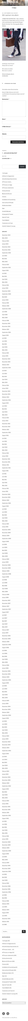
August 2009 (5, 541)
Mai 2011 (4, 479)
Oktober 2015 (5, 329)
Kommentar (5, 99)
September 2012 (6, 432)
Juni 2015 (4, 341)
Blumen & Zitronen (7, 193)
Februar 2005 (5, 700)
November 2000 (6, 845)
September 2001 (6, 815)
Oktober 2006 (5, 641)
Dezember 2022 (6, 247)
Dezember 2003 (6, 741)
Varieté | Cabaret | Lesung (8, 226)
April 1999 (4, 880)
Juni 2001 (4, 824)
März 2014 (4, 382)
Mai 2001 (4, 827)
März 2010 (4, 521)
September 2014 (6, 367)
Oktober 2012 (5, 429)
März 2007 (5, 627)
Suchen (22, 166)
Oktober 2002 (5, 783)
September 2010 (6, 503)
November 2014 (6, 361)
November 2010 (6, 497)
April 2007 (5, 624)
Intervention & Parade (7, 202)
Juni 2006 (4, 653)
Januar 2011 (5, 491)
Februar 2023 (5, 241)
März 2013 (4, 415)
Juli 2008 (4, 579)
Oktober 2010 (5, 500)
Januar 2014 (5, 388)
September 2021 (6, 267)
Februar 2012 (5, 453)
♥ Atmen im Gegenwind (8, 176)
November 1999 (6, 868)
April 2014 (4, 379)
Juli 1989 (4, 924)
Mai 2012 (4, 444)
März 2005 (5, 697)
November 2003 (6, 744)
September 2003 (6, 750)
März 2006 (5, 662)
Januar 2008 (5, 597)
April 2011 (4, 482)
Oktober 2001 (5, 812)
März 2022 (5, 261)
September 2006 (6, 644)
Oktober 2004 (5, 712)
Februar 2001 (5, 836)
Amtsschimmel (6, 190)
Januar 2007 (5, 632)
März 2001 (4, 833)
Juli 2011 (4, 473)
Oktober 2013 (5, 397)
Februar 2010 (5, 524)
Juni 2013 (4, 406)
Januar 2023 (5, 244)
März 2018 (4, 317)
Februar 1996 (5, 901)
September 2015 (6, 332)
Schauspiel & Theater (7, 214)
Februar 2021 (5, 285)
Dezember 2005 (6, 671)
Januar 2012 (5, 456)
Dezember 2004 (6, 706)
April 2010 (4, 518)
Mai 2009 (4, 550)
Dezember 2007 (6, 600)
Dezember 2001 (6, 806)
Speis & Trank (5, 217)
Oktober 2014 (5, 364)
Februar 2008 (5, 594)
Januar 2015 (5, 356)
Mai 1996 (4, 898)
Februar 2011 (5, 488)
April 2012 (4, 447)
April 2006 (5, 659)
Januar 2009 (5, 562)
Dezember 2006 (6, 635)
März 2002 (5, 797)
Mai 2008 (4, 585)
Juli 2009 (4, 544)
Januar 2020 (5, 300)
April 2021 (4, 279)
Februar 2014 (5, 385)
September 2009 (6, 538)
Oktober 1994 (5, 909)
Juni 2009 (4, 547)
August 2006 (5, 647)
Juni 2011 (4, 476)
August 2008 (5, 577)
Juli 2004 (4, 721)
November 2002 (6, 780)
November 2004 (6, 709)
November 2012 (6, 426)
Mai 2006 (4, 656)
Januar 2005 (5, 703)
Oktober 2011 (5, 465)
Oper (3, 208)
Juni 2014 (4, 373)
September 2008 (6, 574)
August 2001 (5, 818)
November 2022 (6, 250)
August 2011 (5, 470)
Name (4, 119)
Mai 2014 (4, 376)
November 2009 (6, 532)
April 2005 (5, 694)
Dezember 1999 (6, 865)
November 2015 (6, 326)
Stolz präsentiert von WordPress (9, 1017)
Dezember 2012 (6, 423)
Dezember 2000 (6, 842)
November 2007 (6, 603)
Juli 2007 (4, 615)
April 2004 (5, 730)
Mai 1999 (4, 877)
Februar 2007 (5, 630)
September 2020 (6, 294)
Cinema (4, 196)
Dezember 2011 (6, 459)
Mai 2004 (4, 727)
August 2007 (5, 612)
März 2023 (5, 238)
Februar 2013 (5, 417)
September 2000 (6, 850)
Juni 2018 (4, 311)
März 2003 (5, 768)
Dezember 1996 (6, 889)
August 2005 (5, 683)
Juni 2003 (4, 759)
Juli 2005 (4, 685)
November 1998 (6, 886)
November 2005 (6, 674)
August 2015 (5, 335)
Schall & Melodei (6, 211)
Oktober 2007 (5, 606)
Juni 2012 (4, 441)
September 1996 (6, 892)
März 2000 (5, 859)
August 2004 (5, 718)
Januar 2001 (5, 839)
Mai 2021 (4, 276)
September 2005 (6, 680)
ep (17, 13)
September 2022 (6, 252)
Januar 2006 (5, 668)
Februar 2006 (5, 665)
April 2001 (4, 830)
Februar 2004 (5, 736)
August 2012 (5, 435)
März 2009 (5, 556)
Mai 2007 (4, 621)
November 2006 (6, 638)
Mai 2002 (4, 792)
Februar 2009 (5, 559)
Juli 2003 (4, 756)
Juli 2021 (4, 273)
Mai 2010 (4, 515)
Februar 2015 (5, 353)
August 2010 (5, 506)
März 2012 (4, 450)
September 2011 (6, 468)
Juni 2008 (4, 582)
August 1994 (5, 912)
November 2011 (6, 462)
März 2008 (5, 591)
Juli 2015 (4, 338)
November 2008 (6, 568)
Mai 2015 (4, 344)
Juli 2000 (4, 856)
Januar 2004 (5, 739)
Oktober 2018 (5, 305)
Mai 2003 (4, 762)
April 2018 (4, 314)
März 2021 (4, 282)
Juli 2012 (4, 438)
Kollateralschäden (6, 205)
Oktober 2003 (5, 747)
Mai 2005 (4, 691)
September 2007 (6, 609)
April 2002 (5, 794)
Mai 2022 (4, 258)
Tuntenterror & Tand (7, 223)
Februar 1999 (5, 883)
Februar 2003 (5, 771)
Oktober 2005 (5, 677)
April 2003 (5, 765)
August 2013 (5, 403)
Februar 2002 (5, 800)
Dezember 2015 (6, 323)
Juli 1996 (4, 895)
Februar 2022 (5, 264)
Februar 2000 (5, 862)
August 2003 (5, 753)
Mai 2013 (4, 409)
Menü (14, 7)
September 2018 (6, 308)
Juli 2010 (4, 509)
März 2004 (5, 733)
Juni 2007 (4, 618)
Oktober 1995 (5, 903)
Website (4, 134)
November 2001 (6, 809)
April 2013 (4, 412)
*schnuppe (5, 173)
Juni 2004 (4, 724)
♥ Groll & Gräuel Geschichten (9, 179)
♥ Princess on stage (10, 83)
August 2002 (5, 789)
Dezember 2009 (6, 529)
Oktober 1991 (5, 921)
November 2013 (6, 394)
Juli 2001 (4, 821)
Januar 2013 (5, 420)
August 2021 (5, 270)
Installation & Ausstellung (8, 199)
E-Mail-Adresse (6, 126)
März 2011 (4, 485)
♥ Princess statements (8, 187)
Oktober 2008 (5, 571)
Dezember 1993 (6, 918)
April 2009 (5, 553)
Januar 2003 (5, 774)
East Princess (10, 2)
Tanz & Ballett (5, 220)
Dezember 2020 (6, 291)
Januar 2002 (5, 803)
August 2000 (5, 853)
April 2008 (5, 588)
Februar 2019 (5, 303)
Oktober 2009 (5, 535)
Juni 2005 (4, 688)
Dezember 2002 (6, 777)
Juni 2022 (4, 255)
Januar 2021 (5, 288)
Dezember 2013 (6, 391)
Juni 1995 (4, 906)
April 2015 (4, 347)
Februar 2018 (5, 320)
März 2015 (4, 350)
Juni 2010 (4, 512)
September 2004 (6, 715)
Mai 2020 (4, 297)
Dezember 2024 (6, 235)
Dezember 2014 (6, 359)
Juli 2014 (4, 370)
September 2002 (6, 786)
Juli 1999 (4, 874)
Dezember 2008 (6, 565)
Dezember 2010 (6, 494)
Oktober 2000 (5, 848)
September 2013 (6, 400)
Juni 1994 (4, 915)
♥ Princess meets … (7, 182)
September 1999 (6, 871)
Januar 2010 (5, 526)
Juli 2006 (4, 650)
